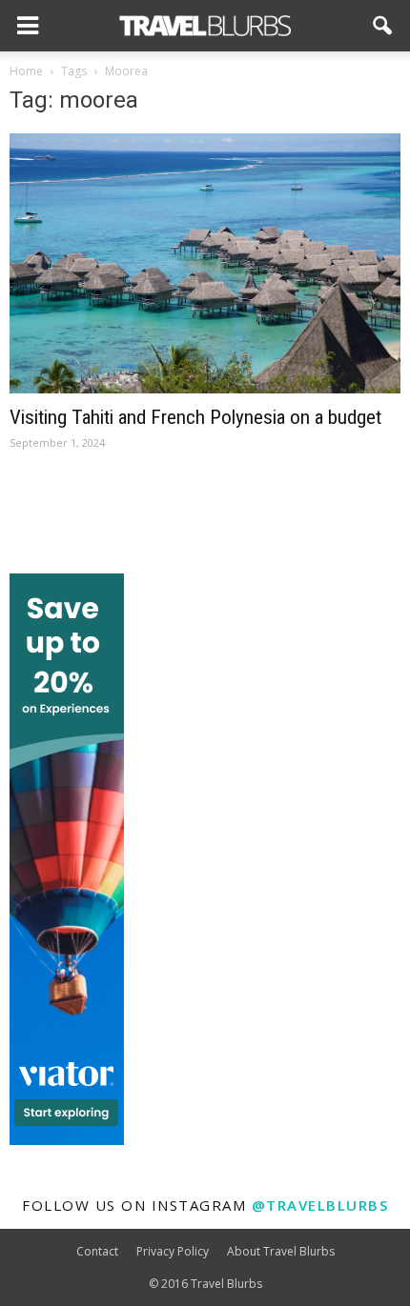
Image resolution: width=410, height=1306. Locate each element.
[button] (383, 25)
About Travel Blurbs (281, 1251)
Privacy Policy (172, 1251)
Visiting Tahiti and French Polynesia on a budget (195, 417)
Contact (97, 1251)
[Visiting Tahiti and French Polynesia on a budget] (205, 263)
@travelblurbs (320, 1205)
